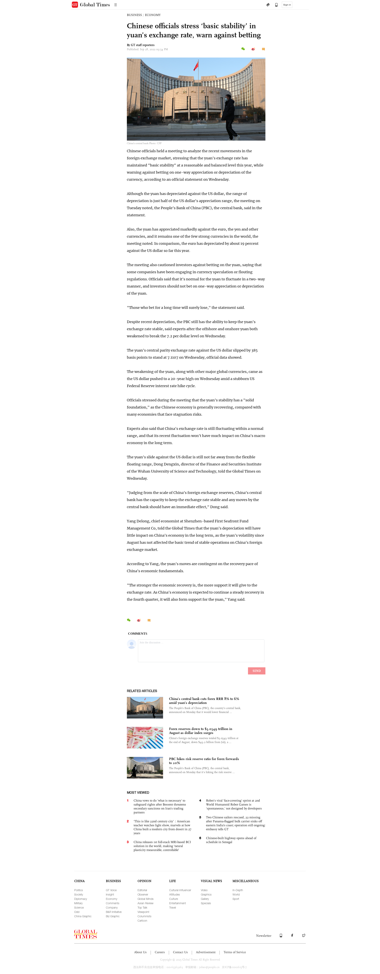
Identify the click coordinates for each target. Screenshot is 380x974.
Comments (112, 903)
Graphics (206, 894)
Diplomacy (80, 898)
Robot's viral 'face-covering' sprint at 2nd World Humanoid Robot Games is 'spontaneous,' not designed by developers (234, 804)
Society (78, 894)
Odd (76, 911)
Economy (111, 898)
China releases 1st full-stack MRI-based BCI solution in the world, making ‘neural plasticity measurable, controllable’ (162, 846)
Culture (173, 898)
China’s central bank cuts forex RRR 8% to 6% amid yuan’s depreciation (204, 701)
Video (204, 890)
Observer (143, 894)
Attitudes (174, 894)
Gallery (205, 898)
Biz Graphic (113, 916)
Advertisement (206, 952)
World (236, 894)
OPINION (144, 881)
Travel (172, 907)
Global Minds (146, 898)
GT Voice (111, 890)
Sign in (287, 4)
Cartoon (142, 920)
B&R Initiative (114, 911)
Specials (206, 903)
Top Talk (142, 907)
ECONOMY (153, 15)
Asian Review (145, 903)
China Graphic (82, 916)
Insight (110, 894)
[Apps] (274, 5)
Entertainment (177, 903)
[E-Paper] (268, 5)
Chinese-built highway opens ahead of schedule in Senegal (231, 840)
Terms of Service (235, 952)
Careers (160, 952)
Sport (236, 898)
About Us (140, 952)
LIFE (172, 881)
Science (79, 907)
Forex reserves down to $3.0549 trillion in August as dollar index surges (200, 731)
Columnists (144, 916)
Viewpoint (143, 911)
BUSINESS (134, 15)
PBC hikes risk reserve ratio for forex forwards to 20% (204, 761)
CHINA (79, 881)
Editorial (142, 890)
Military (78, 903)
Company (112, 907)
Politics (78, 890)
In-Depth (238, 890)
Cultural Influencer (180, 890)
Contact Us (180, 952)
